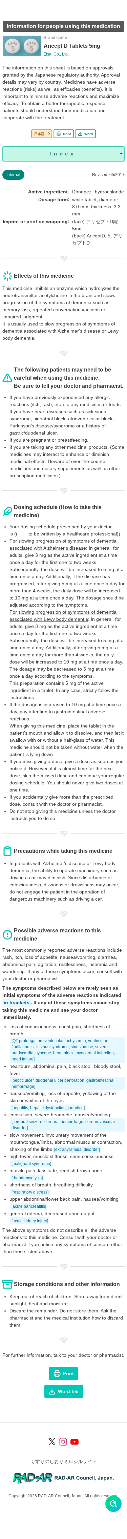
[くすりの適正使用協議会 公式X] (52, 1441)
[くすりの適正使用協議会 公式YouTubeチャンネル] (74, 1442)
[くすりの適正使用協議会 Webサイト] (63, 1478)
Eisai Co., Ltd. (56, 54)
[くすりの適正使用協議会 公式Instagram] (63, 1442)
